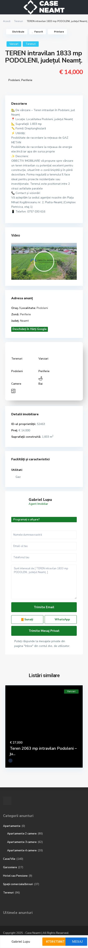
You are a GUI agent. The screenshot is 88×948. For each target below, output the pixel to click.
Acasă (6, 21)
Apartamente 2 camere (22, 833)
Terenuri (18, 21)
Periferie (26, 80)
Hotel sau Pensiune (15, 876)
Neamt (24, 321)
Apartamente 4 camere (22, 850)
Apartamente (11, 826)
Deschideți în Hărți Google (29, 329)
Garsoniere (10, 867)
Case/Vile (9, 859)
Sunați (28, 619)
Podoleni (14, 80)
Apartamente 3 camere (22, 842)
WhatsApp (62, 619)
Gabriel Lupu (40, 499)
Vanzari (13, 44)
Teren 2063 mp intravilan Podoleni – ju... (43, 751)
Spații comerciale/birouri (18, 884)
